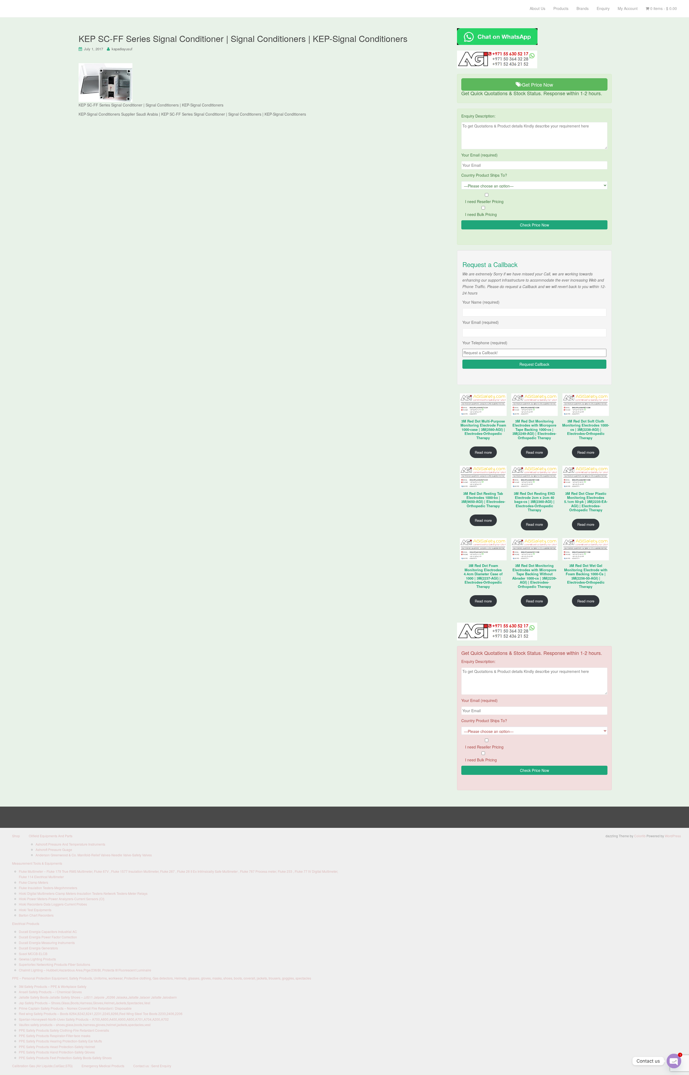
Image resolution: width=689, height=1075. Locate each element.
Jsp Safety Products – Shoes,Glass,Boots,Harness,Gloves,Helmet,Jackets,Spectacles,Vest (84, 1003)
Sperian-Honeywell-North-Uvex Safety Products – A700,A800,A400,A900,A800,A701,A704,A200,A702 (94, 1019)
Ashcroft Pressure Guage (54, 849)
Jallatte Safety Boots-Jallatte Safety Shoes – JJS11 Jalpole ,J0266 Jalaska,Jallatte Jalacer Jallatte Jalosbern (98, 997)
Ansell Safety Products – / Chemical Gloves (50, 991)
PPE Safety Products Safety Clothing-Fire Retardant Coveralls (64, 1030)
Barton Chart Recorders (36, 915)
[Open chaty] (674, 1061)
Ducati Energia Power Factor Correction (48, 937)
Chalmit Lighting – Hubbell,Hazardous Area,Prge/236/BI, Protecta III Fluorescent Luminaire (85, 970)
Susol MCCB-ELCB (33, 953)
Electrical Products (25, 923)
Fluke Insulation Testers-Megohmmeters (48, 887)
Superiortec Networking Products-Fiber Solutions (54, 964)
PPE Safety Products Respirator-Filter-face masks (54, 1035)
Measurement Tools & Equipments (37, 863)
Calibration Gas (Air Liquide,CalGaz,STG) (42, 1065)
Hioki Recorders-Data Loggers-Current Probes (53, 904)
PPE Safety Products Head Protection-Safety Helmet (57, 1046)
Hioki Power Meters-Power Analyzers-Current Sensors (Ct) (61, 898)
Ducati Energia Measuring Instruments (47, 942)
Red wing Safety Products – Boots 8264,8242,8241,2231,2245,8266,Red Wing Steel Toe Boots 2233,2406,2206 (100, 1013)
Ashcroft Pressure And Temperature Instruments (70, 844)
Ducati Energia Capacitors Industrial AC (48, 931)
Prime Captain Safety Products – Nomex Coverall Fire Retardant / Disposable (75, 1008)
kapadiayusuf (122, 48)
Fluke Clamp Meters (33, 882)
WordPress (673, 835)
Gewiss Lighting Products (37, 959)
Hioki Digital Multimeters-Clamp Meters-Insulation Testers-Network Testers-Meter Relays (83, 893)
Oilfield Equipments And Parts (50, 835)
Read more (483, 452)
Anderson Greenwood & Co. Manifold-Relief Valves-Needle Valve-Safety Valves (94, 855)
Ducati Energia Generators (38, 948)
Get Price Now (537, 84)
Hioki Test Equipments (35, 909)
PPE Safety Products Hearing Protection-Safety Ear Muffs (60, 1041)
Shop (16, 835)
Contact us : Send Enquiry (152, 1065)
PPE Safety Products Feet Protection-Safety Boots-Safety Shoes (65, 1057)
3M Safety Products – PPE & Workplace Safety (52, 986)
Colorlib (640, 835)
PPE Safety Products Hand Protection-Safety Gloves (57, 1052)
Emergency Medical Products (103, 1065)
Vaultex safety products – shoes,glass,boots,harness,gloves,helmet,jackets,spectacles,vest (84, 1024)
